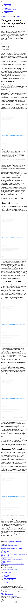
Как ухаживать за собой (10, 9)
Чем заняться (7, 4)
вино (5, 541)
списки (17, 542)
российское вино (10, 542)
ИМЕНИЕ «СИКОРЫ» (15, 159)
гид (9, 541)
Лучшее (6, 13)
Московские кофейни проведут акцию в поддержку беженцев (11, 549)
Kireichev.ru (14, 596)
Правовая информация (7, 594)
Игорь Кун (18, 16)
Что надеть (6, 8)
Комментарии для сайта (9, 569)
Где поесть (6, 6)
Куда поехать (7, 5)
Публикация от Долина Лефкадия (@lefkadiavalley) (15, 257)
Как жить (6, 12)
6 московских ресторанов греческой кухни (12, 559)
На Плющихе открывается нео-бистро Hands (12, 564)
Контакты (3, 593)
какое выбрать (14, 541)
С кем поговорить (8, 11)
